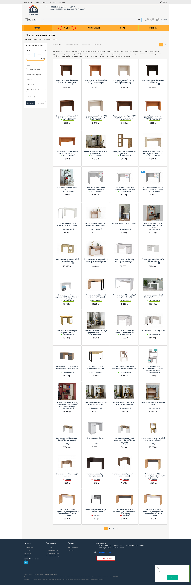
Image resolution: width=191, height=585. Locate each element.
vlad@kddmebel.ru (104, 552)
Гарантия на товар (52, 556)
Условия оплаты (52, 550)
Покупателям (51, 543)
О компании (28, 547)
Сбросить (41, 103)
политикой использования (175, 570)
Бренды (71, 550)
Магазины (27, 553)
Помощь (49, 547)
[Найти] (139, 20)
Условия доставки (52, 553)
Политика (27, 556)
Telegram (26, 562)
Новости (27, 550)
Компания (27, 543)
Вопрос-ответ (73, 547)
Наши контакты (100, 543)
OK (172, 578)
